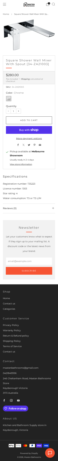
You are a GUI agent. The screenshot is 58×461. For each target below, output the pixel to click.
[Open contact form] (50, 453)
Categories (9, 308)
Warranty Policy (12, 330)
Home (6, 14)
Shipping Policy (12, 341)
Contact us (9, 303)
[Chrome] (8, 98)
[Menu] (4, 4)
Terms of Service (12, 346)
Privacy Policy (11, 325)
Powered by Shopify (29, 453)
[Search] (53, 4)
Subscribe (29, 271)
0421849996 (10, 373)
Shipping (25, 79)
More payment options (29, 138)
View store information (21, 164)
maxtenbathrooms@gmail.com (21, 367)
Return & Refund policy (16, 335)
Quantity (11, 106)
